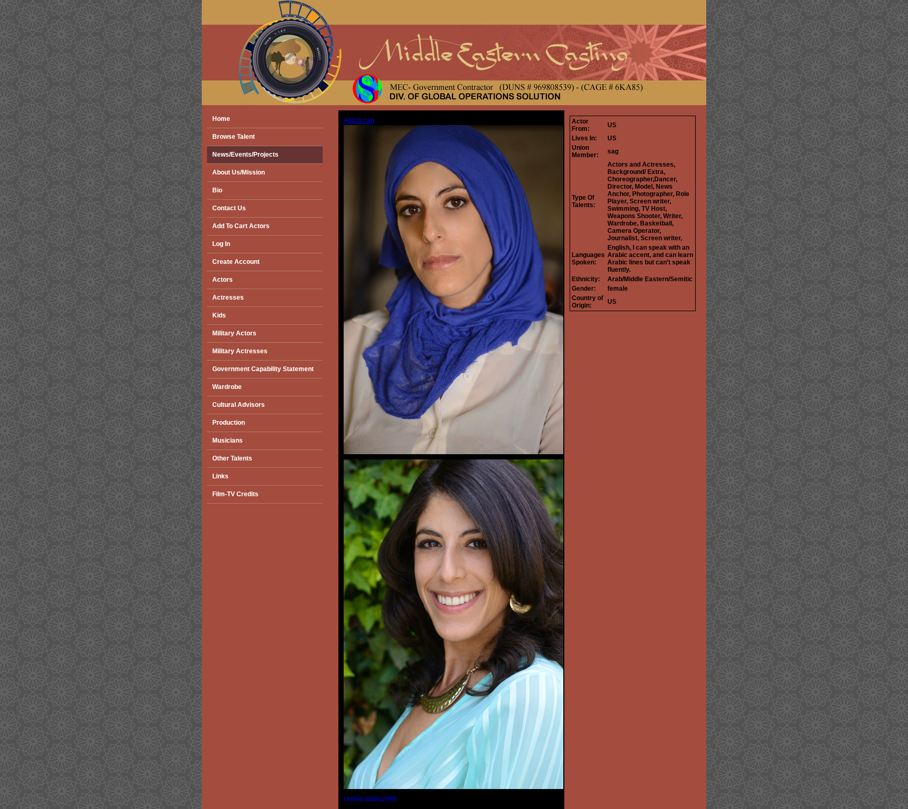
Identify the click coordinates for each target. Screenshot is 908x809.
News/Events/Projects (245, 154)
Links (220, 476)
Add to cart (359, 120)
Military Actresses (239, 351)
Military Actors (234, 333)
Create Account (236, 261)
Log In (221, 244)
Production (228, 422)
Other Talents (232, 458)
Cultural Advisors (238, 404)
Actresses (228, 297)
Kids (219, 315)
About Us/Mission (238, 172)
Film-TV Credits (235, 494)
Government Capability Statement (263, 369)
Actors (222, 279)
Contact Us (229, 208)
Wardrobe (227, 387)
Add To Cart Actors (241, 226)
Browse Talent (233, 136)
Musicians (227, 440)
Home (221, 118)
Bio (217, 190)
